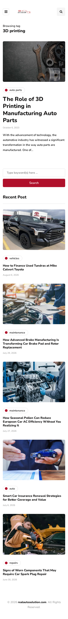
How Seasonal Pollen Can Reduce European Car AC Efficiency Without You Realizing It (32, 422)
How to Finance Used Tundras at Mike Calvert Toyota (30, 268)
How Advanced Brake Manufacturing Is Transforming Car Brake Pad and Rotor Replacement (31, 344)
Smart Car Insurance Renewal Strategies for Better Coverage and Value (32, 498)
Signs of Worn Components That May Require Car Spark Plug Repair (29, 572)
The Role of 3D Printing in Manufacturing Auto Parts (30, 109)
